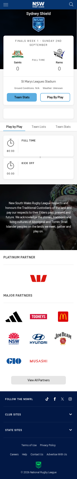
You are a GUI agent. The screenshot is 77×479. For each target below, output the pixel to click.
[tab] (14, 126)
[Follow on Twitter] (62, 399)
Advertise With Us (57, 454)
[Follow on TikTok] (47, 399)
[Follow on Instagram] (70, 399)
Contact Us (37, 454)
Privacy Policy (48, 445)
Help (24, 454)
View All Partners (39, 380)
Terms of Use (29, 445)
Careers (14, 454)
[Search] (71, 4)
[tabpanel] (38, 158)
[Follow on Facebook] (54, 399)
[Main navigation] (5, 4)
